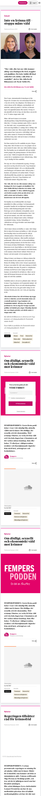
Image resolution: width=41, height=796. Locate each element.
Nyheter (7, 356)
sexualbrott (26, 342)
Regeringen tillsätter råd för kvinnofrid (19, 718)
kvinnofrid (29, 336)
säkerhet (17, 342)
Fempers (13, 456)
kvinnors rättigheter (20, 517)
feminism (17, 513)
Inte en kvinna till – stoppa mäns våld (18, 22)
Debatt (7, 16)
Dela (33, 91)
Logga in (34, 3)
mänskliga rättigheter (21, 520)
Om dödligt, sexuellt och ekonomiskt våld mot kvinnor (19, 363)
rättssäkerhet (27, 339)
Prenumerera (22, 3)
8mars (16, 336)
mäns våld (17, 339)
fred (21, 336)
